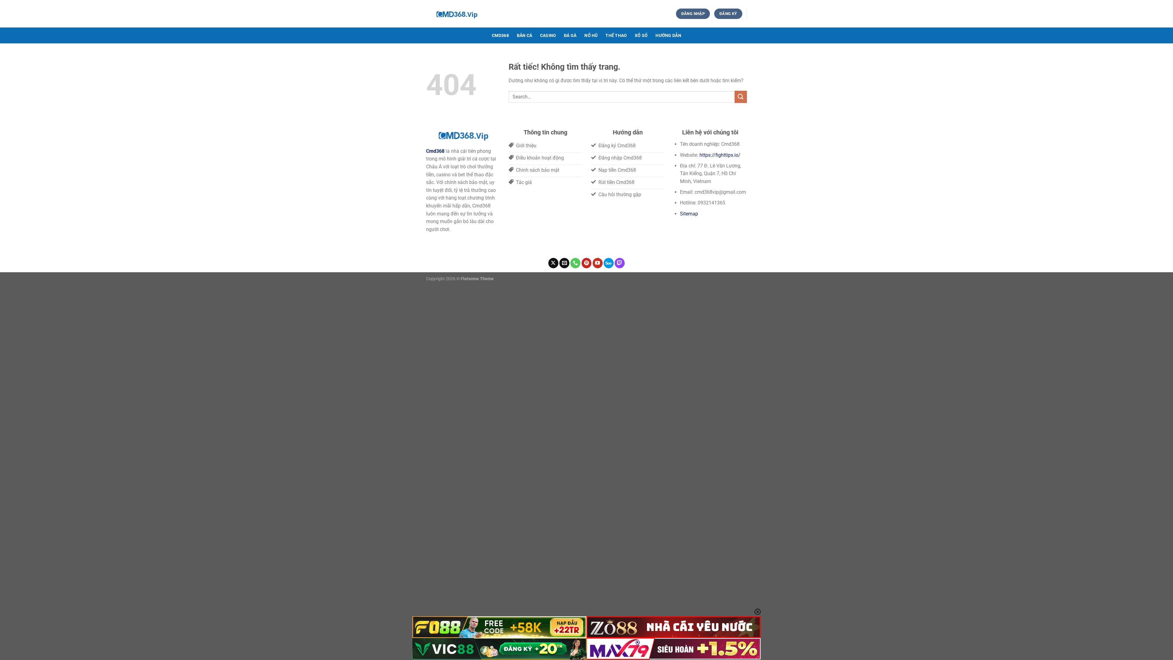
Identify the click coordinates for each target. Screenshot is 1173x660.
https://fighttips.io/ (720, 155)
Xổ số (641, 35)
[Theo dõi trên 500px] (609, 263)
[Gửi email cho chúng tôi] (564, 263)
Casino (548, 35)
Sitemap (689, 214)
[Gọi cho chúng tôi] (575, 263)
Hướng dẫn (668, 35)
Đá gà (570, 35)
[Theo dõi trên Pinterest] (587, 263)
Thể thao (616, 35)
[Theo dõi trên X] (553, 263)
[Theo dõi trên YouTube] (598, 263)
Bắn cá (524, 35)
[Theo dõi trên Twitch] (620, 263)
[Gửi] (741, 97)
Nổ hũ (590, 35)
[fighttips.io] (533, 14)
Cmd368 (500, 35)
